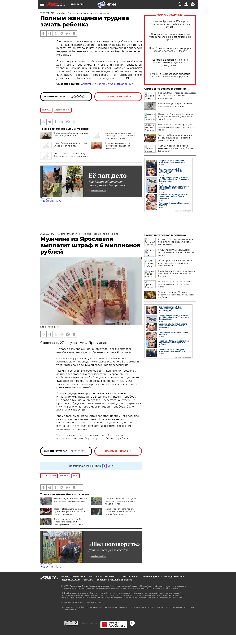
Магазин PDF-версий (128, 577)
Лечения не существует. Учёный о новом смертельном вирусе (175, 104)
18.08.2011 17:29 (47, 13)
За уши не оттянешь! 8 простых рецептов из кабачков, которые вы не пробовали (177, 295)
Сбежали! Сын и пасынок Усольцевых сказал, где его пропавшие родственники (177, 95)
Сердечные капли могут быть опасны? (107, 83)
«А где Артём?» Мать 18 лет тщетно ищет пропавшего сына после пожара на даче (175, 263)
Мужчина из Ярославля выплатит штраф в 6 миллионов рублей (170, 75)
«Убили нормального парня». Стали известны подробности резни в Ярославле (120, 511)
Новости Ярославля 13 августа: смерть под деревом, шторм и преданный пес (120, 501)
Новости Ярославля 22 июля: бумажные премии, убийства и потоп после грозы (69, 511)
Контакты (88, 580)
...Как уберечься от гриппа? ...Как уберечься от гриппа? (70, 144)
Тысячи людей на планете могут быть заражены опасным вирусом (71, 154)
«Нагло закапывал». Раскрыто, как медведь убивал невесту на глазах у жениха (176, 127)
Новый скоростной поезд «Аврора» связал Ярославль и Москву (170, 49)
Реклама (109, 577)
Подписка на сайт (70, 580)
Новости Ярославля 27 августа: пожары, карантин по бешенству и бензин (170, 24)
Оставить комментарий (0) (118, 97)
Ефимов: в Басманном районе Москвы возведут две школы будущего (170, 63)
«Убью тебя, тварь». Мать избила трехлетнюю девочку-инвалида (70, 499)
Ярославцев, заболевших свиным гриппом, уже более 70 (71, 134)
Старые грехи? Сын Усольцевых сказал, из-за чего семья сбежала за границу (176, 252)
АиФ (59, 327)
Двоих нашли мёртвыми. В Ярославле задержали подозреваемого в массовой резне (61, 523)
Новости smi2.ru (51, 200)
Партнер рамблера (89, 623)
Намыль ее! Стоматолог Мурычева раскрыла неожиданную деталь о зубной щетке (175, 116)
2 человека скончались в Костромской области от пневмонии (117, 146)
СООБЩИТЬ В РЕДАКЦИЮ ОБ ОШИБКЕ (114, 580)
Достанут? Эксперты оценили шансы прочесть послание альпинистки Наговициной (176, 242)
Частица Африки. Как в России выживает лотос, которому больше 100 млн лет (175, 148)
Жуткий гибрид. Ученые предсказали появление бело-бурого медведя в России (177, 273)
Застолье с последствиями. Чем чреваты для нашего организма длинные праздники (121, 135)
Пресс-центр (95, 577)
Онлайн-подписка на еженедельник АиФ (163, 577)
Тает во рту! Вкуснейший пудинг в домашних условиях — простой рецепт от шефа (175, 138)
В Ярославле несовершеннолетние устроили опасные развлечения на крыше (170, 37)
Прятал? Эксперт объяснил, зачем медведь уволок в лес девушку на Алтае (175, 284)
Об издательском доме (73, 577)
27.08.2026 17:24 (48, 234)
